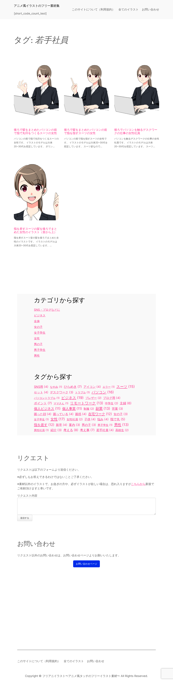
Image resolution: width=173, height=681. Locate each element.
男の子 (38, 344)
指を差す (44, 425)
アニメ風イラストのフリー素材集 (36, 5)
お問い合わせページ (86, 563)
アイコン (92, 386)
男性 (37, 355)
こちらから (138, 484)
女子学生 (39, 332)
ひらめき (73, 387)
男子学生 (39, 350)
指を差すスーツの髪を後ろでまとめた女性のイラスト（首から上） (35, 230)
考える (70, 430)
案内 (74, 425)
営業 (117, 408)
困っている (63, 414)
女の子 (38, 327)
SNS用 (41, 386)
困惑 (80, 414)
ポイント (43, 403)
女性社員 (75, 419)
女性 (37, 338)
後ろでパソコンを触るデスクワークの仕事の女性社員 (135, 131)
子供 (90, 419)
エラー (109, 386)
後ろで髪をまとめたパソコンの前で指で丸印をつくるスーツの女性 (35, 131)
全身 (37, 321)
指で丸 (117, 419)
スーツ (125, 386)
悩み (103, 419)
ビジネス (39, 315)
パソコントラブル (47, 398)
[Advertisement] (86, 607)
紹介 (56, 430)
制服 (89, 408)
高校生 (122, 430)
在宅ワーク (100, 414)
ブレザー (93, 398)
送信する (24, 518)
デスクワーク (61, 392)
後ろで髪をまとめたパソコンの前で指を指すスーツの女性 (85, 131)
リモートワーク (86, 403)
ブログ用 (111, 398)
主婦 (125, 403)
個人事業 (72, 408)
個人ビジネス (47, 408)
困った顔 (42, 414)
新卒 (61, 425)
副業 (103, 408)
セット (41, 392)
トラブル (82, 392)
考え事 (87, 430)
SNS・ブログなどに (47, 309)
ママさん (61, 403)
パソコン (103, 392)
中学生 (111, 403)
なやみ (56, 386)
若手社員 (105, 430)
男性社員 (41, 430)
